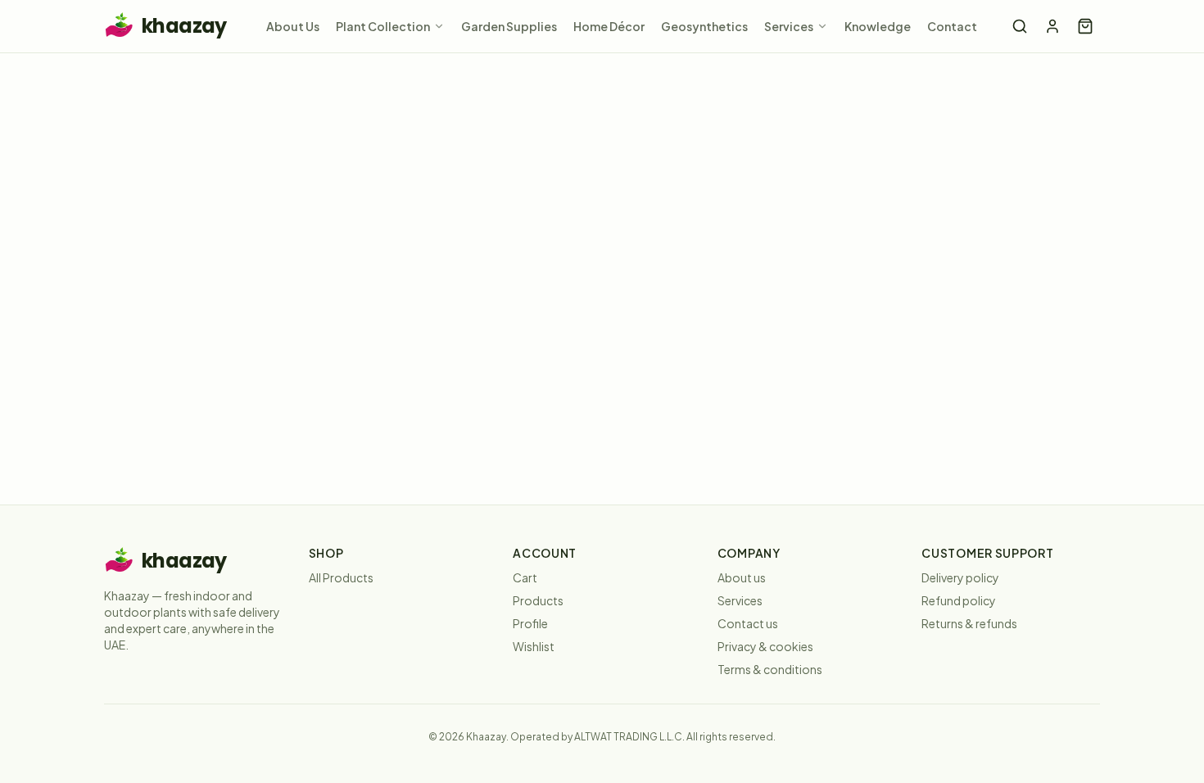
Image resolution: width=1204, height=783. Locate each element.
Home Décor (609, 26)
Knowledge (877, 26)
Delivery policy (960, 577)
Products (538, 600)
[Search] (1019, 26)
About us (741, 577)
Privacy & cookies (765, 646)
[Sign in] (1052, 26)
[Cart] (1085, 26)
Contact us (747, 623)
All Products (341, 577)
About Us (292, 26)
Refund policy (958, 600)
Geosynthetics (704, 26)
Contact (952, 26)
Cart (525, 577)
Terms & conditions (769, 669)
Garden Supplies (509, 26)
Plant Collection (383, 26)
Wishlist (533, 646)
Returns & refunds (969, 623)
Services (788, 26)
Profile (530, 623)
